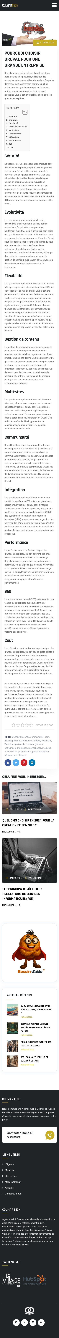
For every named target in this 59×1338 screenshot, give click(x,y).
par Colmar (34, 809)
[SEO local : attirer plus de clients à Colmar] (12, 1061)
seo (15, 755)
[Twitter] (24, 1322)
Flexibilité (13, 123)
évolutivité (46, 740)
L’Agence (9, 1164)
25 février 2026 (27, 1050)
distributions (27, 740)
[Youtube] (41, 1322)
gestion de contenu (24, 744)
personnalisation (40, 751)
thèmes (22, 755)
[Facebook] (16, 1322)
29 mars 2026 (26, 1017)
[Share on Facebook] (8, 762)
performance (24, 751)
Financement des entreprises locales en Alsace (36, 1044)
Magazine (10, 1170)
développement (12, 740)
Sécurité (12, 116)
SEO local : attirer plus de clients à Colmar (34, 1059)
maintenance (34, 748)
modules (46, 748)
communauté (37, 737)
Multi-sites (13, 130)
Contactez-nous (13, 1193)
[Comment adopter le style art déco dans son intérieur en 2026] (12, 1029)
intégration (22, 748)
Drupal (37, 740)
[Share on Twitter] (16, 762)
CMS (27, 737)
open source (11, 751)
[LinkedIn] (32, 1322)
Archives (9, 1187)
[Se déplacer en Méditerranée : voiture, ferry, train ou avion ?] (12, 1011)
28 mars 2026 (26, 1035)
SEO (10, 144)
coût (47, 737)
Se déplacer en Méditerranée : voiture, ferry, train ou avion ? (36, 1010)
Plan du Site (11, 1176)
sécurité (9, 755)
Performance (14, 140)
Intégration (13, 137)
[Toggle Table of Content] (23, 112)
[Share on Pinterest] (24, 762)
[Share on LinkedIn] (32, 762)
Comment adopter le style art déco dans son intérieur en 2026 (35, 1028)
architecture (17, 737)
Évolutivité (13, 120)
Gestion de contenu (17, 126)
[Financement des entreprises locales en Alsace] (12, 1046)
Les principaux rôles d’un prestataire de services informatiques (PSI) (22, 894)
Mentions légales (20, 1244)
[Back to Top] (52, 1333)
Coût (12, 147)
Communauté (14, 133)
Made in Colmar (13, 1182)
